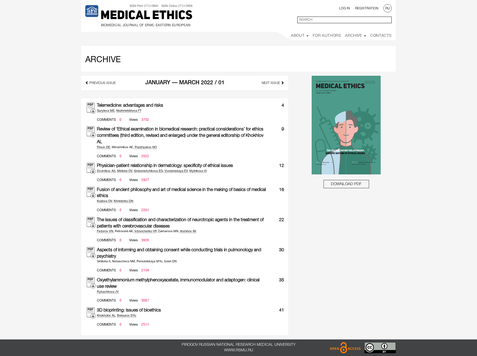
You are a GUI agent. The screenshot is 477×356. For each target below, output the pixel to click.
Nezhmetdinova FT (128, 110)
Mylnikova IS (198, 171)
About (298, 36)
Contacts (381, 36)
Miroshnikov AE (122, 147)
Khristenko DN (123, 201)
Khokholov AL (106, 315)
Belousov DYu (126, 315)
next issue (271, 83)
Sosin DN (170, 261)
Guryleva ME (106, 110)
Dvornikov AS (106, 171)
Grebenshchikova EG (148, 171)
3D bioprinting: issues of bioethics (129, 310)
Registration (366, 8)
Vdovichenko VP (145, 231)
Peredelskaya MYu (149, 261)
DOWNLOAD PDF (346, 184)
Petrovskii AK (124, 231)
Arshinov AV (188, 231)
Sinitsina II (103, 261)
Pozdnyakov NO (146, 147)
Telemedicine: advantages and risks (130, 106)
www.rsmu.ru (238, 350)
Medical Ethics (146, 16)
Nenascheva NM (123, 261)
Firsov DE (103, 147)
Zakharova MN (168, 231)
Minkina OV (124, 171)
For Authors (327, 36)
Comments (106, 119)
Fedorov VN (105, 231)
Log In (344, 8)
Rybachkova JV (108, 291)
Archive (354, 36)
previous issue (102, 83)
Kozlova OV (104, 201)
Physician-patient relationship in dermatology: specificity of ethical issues (165, 166)
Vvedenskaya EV (176, 171)
